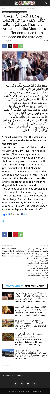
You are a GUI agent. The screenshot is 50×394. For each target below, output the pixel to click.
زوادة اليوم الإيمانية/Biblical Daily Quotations (21, 9)
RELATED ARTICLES (14, 286)
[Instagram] (22, 383)
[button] (4, 3)
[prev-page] (3, 364)
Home (4, 9)
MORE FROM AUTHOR (34, 286)
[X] (10, 46)
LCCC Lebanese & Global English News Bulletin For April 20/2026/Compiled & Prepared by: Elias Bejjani (13, 252)
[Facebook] (4, 46)
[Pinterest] (15, 46)
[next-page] (7, 364)
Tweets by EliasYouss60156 (12, 375)
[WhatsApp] (20, 46)
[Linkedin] (28, 383)
